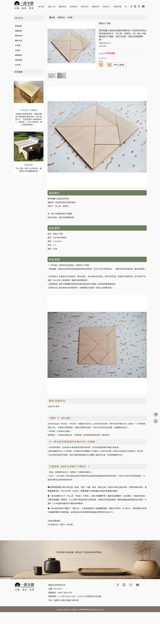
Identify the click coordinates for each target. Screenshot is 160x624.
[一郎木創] (28, 92)
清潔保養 (18, 60)
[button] (92, 46)
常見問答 (73, 6)
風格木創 (18, 35)
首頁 (53, 17)
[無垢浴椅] (28, 146)
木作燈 (17, 65)
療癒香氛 (18, 55)
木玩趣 (17, 45)
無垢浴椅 (28, 164)
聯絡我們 (95, 6)
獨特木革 (18, 40)
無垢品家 (18, 26)
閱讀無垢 (18, 31)
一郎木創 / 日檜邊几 (28, 110)
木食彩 (17, 50)
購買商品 (62, 6)
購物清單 (117, 6)
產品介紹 (51, 6)
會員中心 (106, 6)
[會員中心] (155, 421)
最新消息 (84, 6)
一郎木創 (40, 6)
